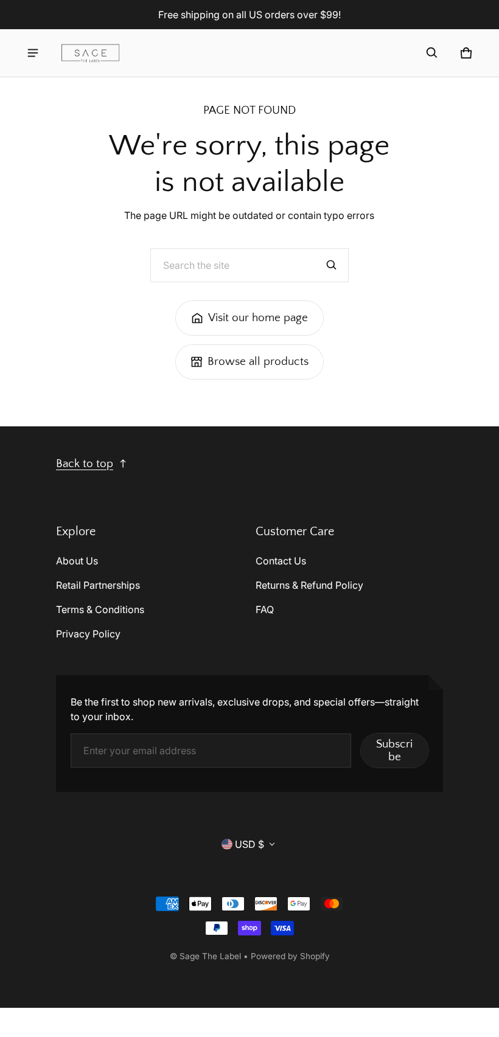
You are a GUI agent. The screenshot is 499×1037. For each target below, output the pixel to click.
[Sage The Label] (90, 53)
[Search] (332, 265)
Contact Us (281, 561)
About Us (77, 561)
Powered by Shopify (290, 956)
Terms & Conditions (100, 609)
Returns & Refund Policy (309, 585)
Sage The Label (210, 956)
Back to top (84, 463)
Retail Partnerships (98, 585)
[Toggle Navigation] (33, 53)
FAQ (265, 609)
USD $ (249, 844)
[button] (432, 53)
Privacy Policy (88, 634)
